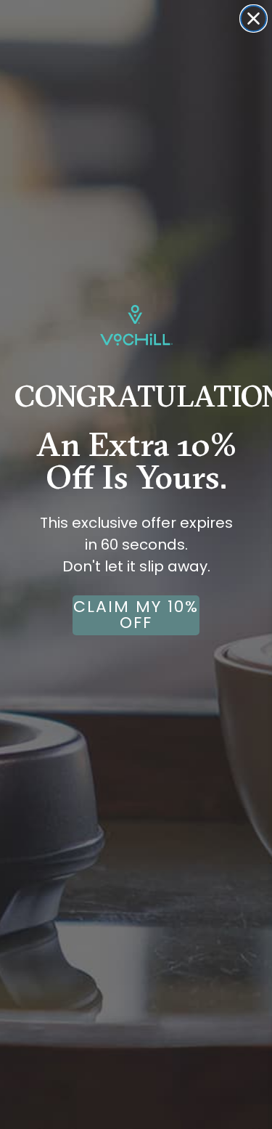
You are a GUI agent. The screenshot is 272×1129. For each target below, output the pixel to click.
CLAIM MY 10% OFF (136, 614)
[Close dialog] (253, 18)
